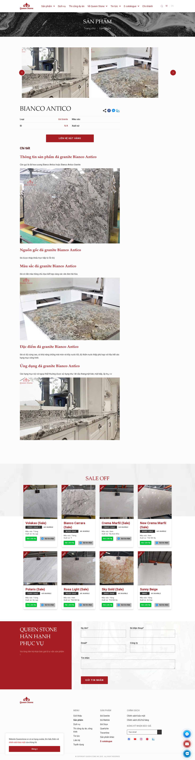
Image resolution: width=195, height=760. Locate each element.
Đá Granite (105, 716)
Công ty (134, 643)
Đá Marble (105, 720)
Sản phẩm (105, 28)
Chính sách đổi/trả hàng (138, 720)
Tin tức (76, 736)
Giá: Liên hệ (31, 539)
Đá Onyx (104, 724)
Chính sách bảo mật (136, 716)
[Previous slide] (22, 72)
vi (167, 6)
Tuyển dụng (78, 744)
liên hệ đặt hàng (70, 138)
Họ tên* (84, 628)
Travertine (104, 733)
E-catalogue (106, 741)
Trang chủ (90, 28)
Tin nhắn (85, 658)
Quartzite (104, 728)
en (172, 6)
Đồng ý (34, 749)
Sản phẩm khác (107, 737)
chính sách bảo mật (17, 742)
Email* (84, 643)
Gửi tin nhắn (94, 680)
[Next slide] (173, 72)
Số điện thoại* (137, 628)
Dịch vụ (76, 724)
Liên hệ (76, 740)
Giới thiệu (77, 716)
